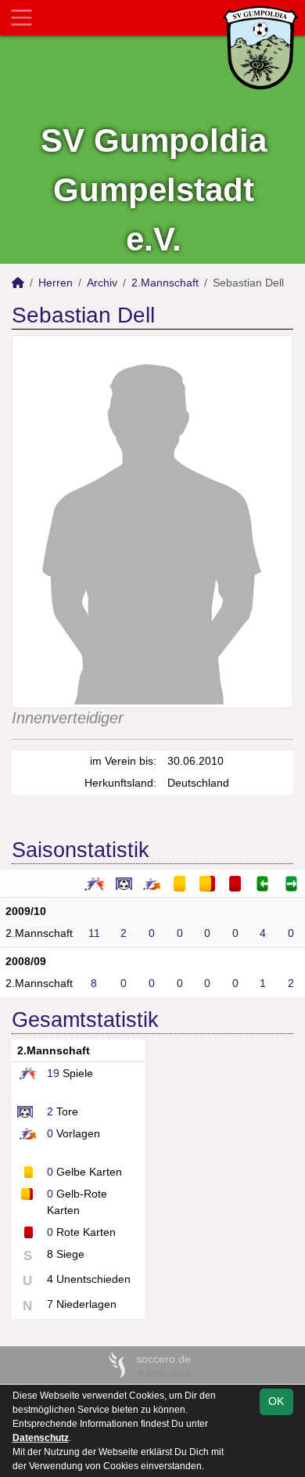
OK (276, 1401)
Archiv (102, 282)
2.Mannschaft (165, 282)
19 (53, 1073)
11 (94, 933)
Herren (55, 282)
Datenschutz (41, 1437)
